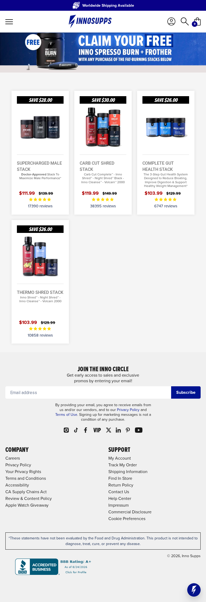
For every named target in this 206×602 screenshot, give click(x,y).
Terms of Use (66, 414)
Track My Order (122, 465)
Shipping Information (128, 471)
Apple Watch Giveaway (27, 505)
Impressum (118, 505)
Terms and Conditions (25, 478)
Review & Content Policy (28, 498)
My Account (119, 458)
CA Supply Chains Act (26, 492)
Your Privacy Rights (23, 471)
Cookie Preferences (126, 519)
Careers (12, 458)
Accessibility (17, 485)
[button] (194, 590)
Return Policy (120, 485)
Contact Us (118, 492)
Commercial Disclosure (130, 512)
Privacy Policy (128, 410)
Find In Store (120, 478)
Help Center (119, 498)
